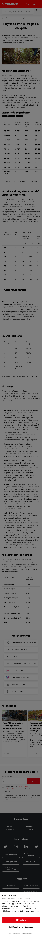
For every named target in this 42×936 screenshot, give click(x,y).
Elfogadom (21, 920)
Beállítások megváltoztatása (21, 927)
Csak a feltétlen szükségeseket (21, 933)
